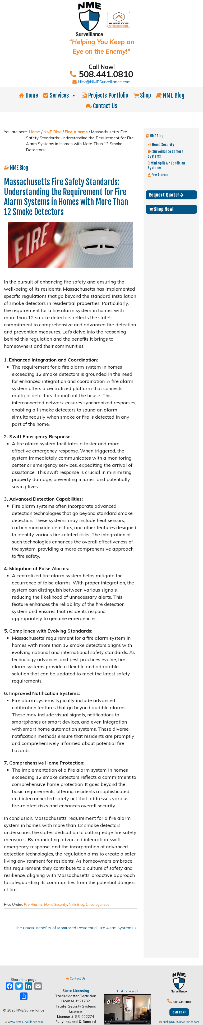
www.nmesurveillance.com (25, 1022)
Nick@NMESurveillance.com (104, 81)
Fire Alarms (33, 904)
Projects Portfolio (107, 95)
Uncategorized (97, 904)
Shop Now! (163, 209)
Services (58, 95)
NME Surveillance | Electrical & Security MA (101, 19)
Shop (145, 95)
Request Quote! (164, 195)
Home (31, 95)
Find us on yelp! (127, 991)
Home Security (55, 904)
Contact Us (104, 105)
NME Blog (173, 95)
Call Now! (179, 1012)
